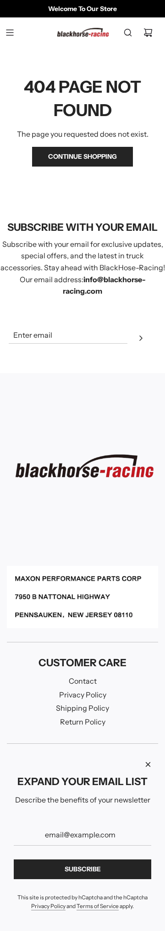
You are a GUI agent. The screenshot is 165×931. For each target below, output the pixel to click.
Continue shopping (82, 156)
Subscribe (83, 869)
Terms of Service (98, 906)
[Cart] (148, 32)
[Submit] (141, 339)
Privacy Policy (48, 906)
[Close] (148, 764)
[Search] (128, 32)
